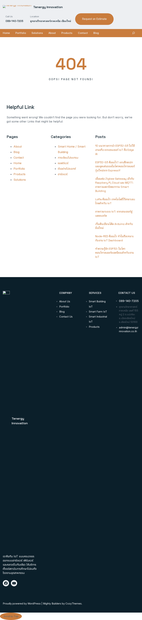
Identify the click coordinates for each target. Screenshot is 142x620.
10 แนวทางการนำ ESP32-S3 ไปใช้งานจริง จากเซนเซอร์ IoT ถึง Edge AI (115, 150)
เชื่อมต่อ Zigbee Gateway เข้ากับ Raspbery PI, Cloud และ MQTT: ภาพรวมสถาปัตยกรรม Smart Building (114, 185)
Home (17, 163)
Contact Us (66, 316)
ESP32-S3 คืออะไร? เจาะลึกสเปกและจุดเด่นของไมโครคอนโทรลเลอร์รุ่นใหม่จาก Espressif (115, 166)
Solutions (20, 179)
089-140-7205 (129, 301)
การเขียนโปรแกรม (68, 157)
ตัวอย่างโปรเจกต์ (67, 168)
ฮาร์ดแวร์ (63, 174)
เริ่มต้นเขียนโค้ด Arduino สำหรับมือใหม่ (114, 226)
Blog (16, 152)
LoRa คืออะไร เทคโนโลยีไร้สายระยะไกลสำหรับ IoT (115, 201)
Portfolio (19, 168)
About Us (64, 301)
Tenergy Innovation (48, 7)
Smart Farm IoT (98, 311)
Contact (19, 157)
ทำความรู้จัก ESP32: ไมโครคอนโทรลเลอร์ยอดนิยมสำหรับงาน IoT (114, 253)
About (18, 146)
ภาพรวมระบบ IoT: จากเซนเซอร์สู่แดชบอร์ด (113, 213)
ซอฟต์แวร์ (63, 163)
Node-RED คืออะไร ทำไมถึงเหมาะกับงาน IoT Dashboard (114, 238)
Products (19, 174)
